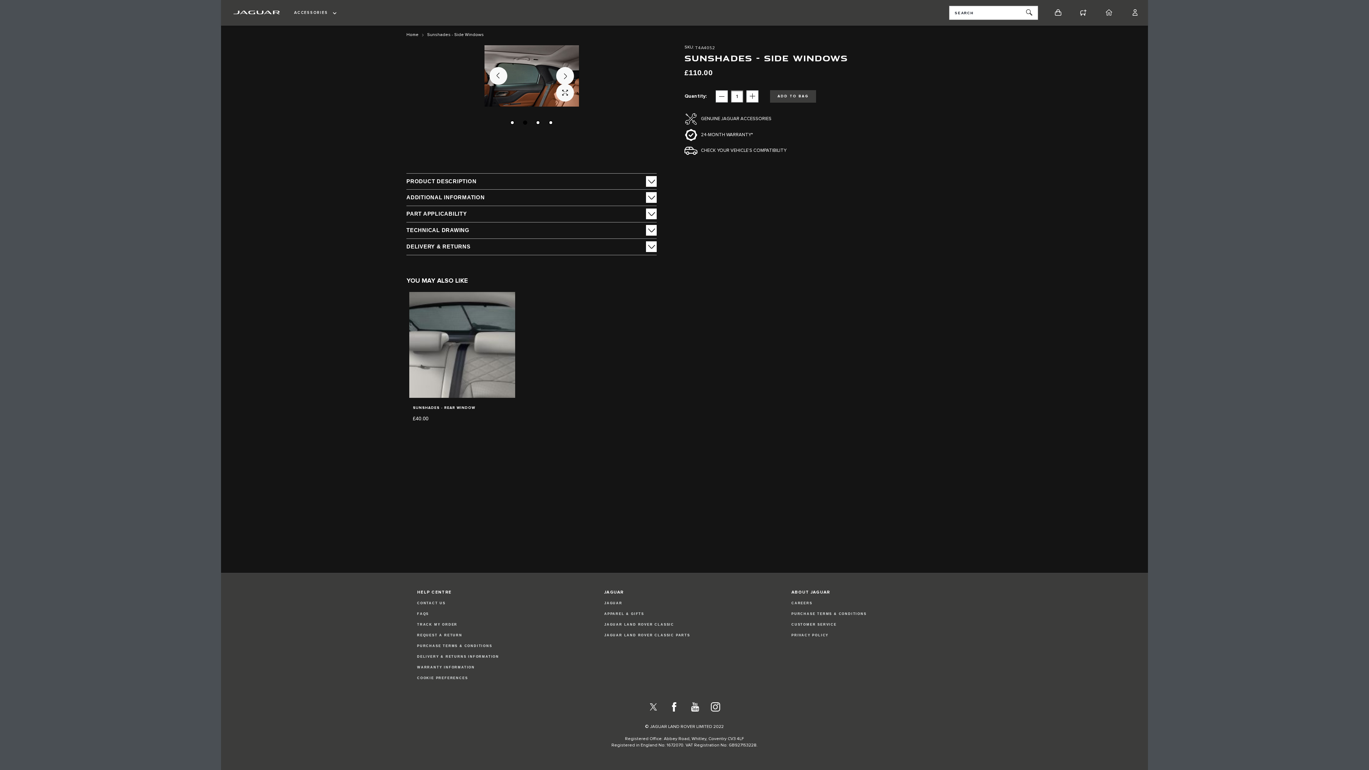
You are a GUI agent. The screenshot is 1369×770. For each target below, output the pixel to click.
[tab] (531, 181)
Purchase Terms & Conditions (454, 646)
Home (412, 35)
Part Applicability (436, 214)
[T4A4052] (512, 122)
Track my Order (437, 624)
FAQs (423, 614)
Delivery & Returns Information (458, 656)
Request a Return (439, 635)
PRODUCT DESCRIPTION (441, 181)
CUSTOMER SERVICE (814, 624)
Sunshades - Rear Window (444, 408)
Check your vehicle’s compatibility (743, 150)
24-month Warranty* (727, 135)
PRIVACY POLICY (810, 635)
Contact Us (431, 603)
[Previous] (498, 76)
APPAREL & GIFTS (624, 614)
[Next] (565, 76)
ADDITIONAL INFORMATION (445, 197)
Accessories (311, 13)
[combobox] (993, 13)
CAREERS (801, 603)
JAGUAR (613, 603)
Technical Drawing (438, 230)
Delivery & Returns (438, 246)
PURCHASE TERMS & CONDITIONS (829, 614)
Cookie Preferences (442, 678)
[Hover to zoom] (531, 76)
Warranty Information (446, 667)
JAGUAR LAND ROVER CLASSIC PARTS (647, 635)
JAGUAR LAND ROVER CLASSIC (639, 624)
